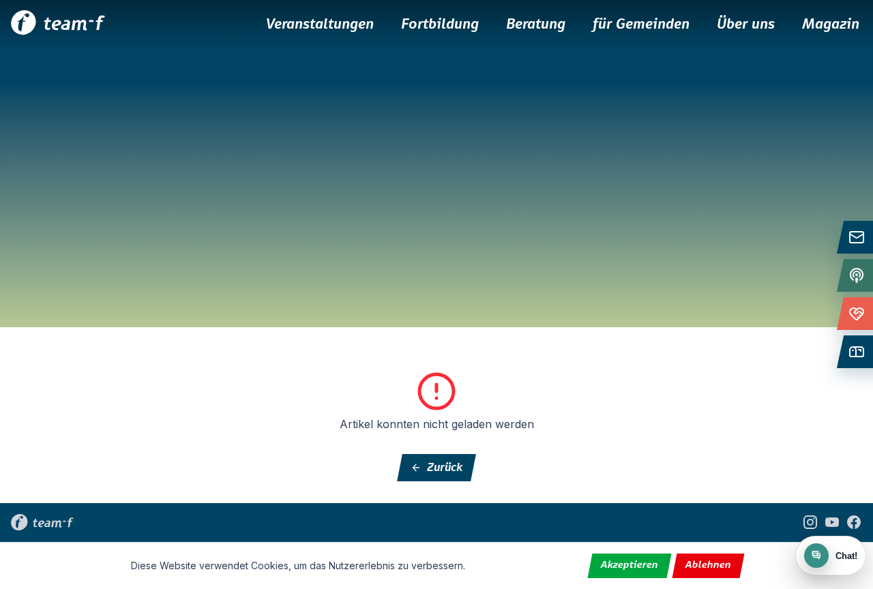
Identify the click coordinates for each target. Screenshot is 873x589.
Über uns (746, 24)
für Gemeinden (641, 24)
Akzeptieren (630, 565)
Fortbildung (440, 24)
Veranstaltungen (320, 24)
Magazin (830, 24)
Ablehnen (709, 565)
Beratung (535, 24)
